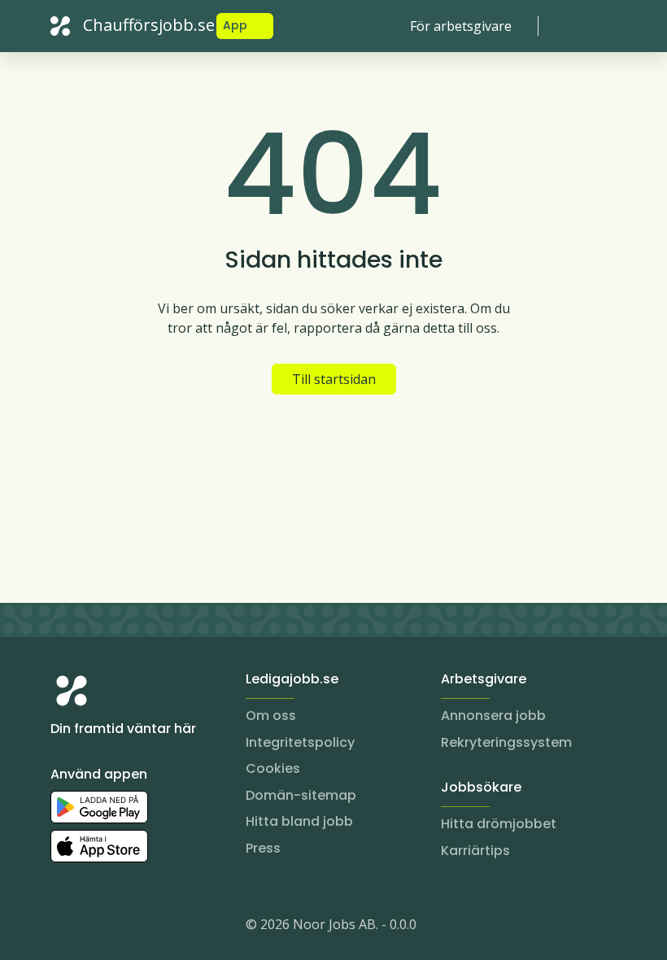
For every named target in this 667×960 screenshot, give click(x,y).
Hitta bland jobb (299, 821)
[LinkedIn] (96, 927)
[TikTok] (161, 927)
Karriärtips (475, 850)
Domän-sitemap (301, 795)
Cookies (273, 768)
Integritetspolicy (300, 742)
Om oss (271, 715)
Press (263, 848)
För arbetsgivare (461, 26)
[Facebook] (129, 927)
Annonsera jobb (493, 715)
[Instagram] (63, 927)
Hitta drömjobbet (498, 823)
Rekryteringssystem (506, 742)
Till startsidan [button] (334, 379)
